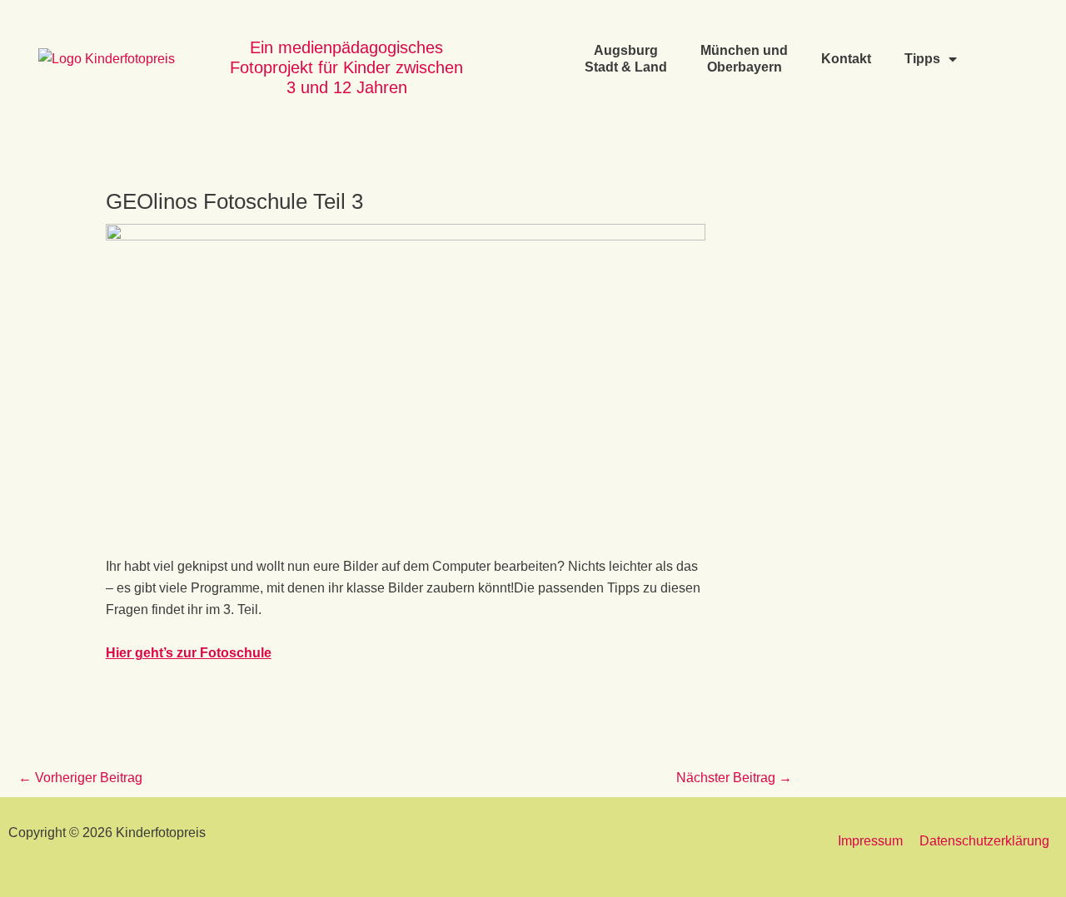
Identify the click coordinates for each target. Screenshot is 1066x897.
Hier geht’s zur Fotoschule (188, 653)
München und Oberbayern (744, 58)
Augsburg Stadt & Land (626, 58)
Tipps (922, 59)
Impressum (870, 841)
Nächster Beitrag (734, 778)
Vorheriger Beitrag (80, 778)
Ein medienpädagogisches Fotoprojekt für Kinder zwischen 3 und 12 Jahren (346, 67)
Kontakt (846, 59)
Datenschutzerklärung (984, 841)
